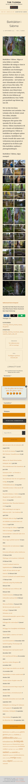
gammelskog (17, 732)
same (21, 749)
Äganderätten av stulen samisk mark (13, 674)
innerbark (16, 332)
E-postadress (8, 403)
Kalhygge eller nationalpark (10, 622)
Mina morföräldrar (8, 604)
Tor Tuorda (14, 2)
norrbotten (21, 746)
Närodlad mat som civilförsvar (11, 589)
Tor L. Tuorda (20, 30)
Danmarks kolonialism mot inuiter (12, 699)
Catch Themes (20, 781)
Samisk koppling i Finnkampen (11, 644)
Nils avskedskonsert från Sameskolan (13, 466)
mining (22, 744)
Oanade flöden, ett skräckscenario (12, 693)
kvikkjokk (18, 741)
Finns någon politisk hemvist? (11, 540)
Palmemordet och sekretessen (11, 546)
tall (16, 334)
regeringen (10, 749)
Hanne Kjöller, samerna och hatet (12, 634)
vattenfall (5, 763)
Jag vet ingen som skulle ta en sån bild (13, 668)
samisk (15, 752)
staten (4, 758)
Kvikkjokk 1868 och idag (9, 518)
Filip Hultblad (6, 717)
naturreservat (6, 746)
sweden (19, 758)
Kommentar (7, 376)
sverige (13, 758)
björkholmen (6, 732)
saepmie (5, 334)
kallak (15, 738)
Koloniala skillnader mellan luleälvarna (14, 552)
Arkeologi (10, 11)
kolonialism (6, 742)
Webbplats (7, 411)
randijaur (5, 749)
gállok (9, 734)
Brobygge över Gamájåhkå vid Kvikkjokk (14, 628)
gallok (13, 732)
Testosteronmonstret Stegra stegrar (12, 686)
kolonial (20, 738)
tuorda (18, 761)
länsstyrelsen (16, 744)
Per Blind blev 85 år (8, 720)
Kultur (16, 324)
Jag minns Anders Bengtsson (11, 662)
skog (19, 752)
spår (13, 334)
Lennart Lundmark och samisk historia (14, 576)
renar (14, 749)
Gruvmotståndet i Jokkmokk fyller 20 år (14, 534)
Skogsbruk (6, 326)
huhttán (16, 735)
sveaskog (8, 758)
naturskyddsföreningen (13, 746)
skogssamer (10, 755)
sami (10, 752)
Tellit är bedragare (8, 530)
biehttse (10, 332)
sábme (21, 332)
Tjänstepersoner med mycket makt (12, 650)
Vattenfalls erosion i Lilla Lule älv (12, 488)
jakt (20, 734)
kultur (12, 741)
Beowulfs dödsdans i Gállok (10, 494)
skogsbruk (5, 755)
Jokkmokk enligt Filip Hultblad (11, 582)
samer (6, 752)
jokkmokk (8, 737)
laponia (4, 744)
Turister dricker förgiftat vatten (11, 680)
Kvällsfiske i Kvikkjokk (9, 711)
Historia (11, 324)
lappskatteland (10, 744)
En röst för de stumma (9, 451)
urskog (21, 761)
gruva (22, 732)
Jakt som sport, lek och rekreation (12, 445)
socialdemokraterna (18, 755)
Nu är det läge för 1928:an (10, 527)
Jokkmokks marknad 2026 (10, 598)
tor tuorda (14, 761)
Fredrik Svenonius (8, 595)
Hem (2, 11)
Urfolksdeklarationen (9, 485)
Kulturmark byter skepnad (10, 303)
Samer (20, 324)
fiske (10, 732)
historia (12, 734)
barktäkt (5, 332)
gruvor (5, 735)
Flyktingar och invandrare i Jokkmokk (13, 558)
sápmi (9, 334)
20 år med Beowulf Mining (10, 656)
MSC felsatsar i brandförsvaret (11, 454)
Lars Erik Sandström (8, 641)
